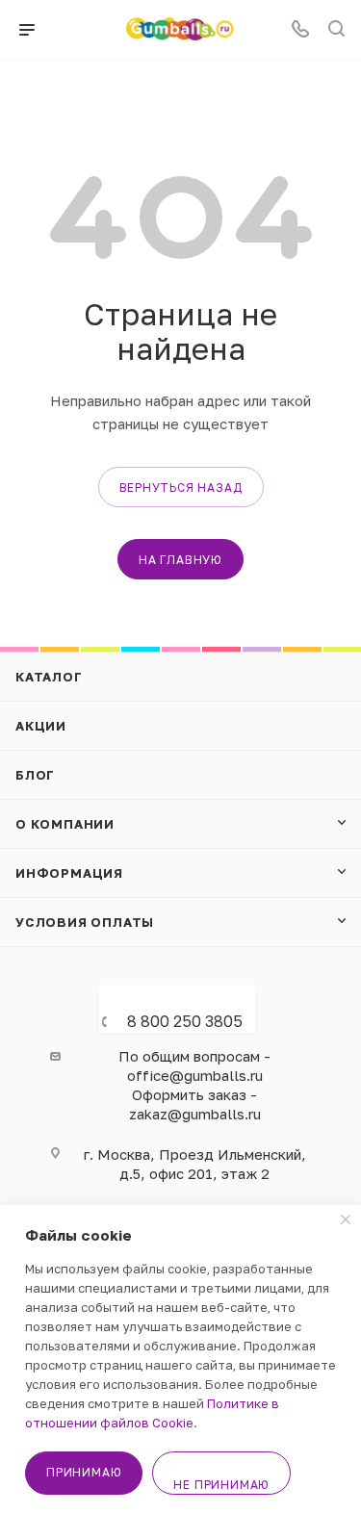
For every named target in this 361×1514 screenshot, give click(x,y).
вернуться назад (181, 487)
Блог (35, 775)
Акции (40, 725)
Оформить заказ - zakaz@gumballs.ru (195, 1104)
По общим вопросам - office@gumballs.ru (194, 1065)
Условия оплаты (84, 922)
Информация (69, 873)
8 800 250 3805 (185, 1021)
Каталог (49, 676)
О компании (65, 824)
